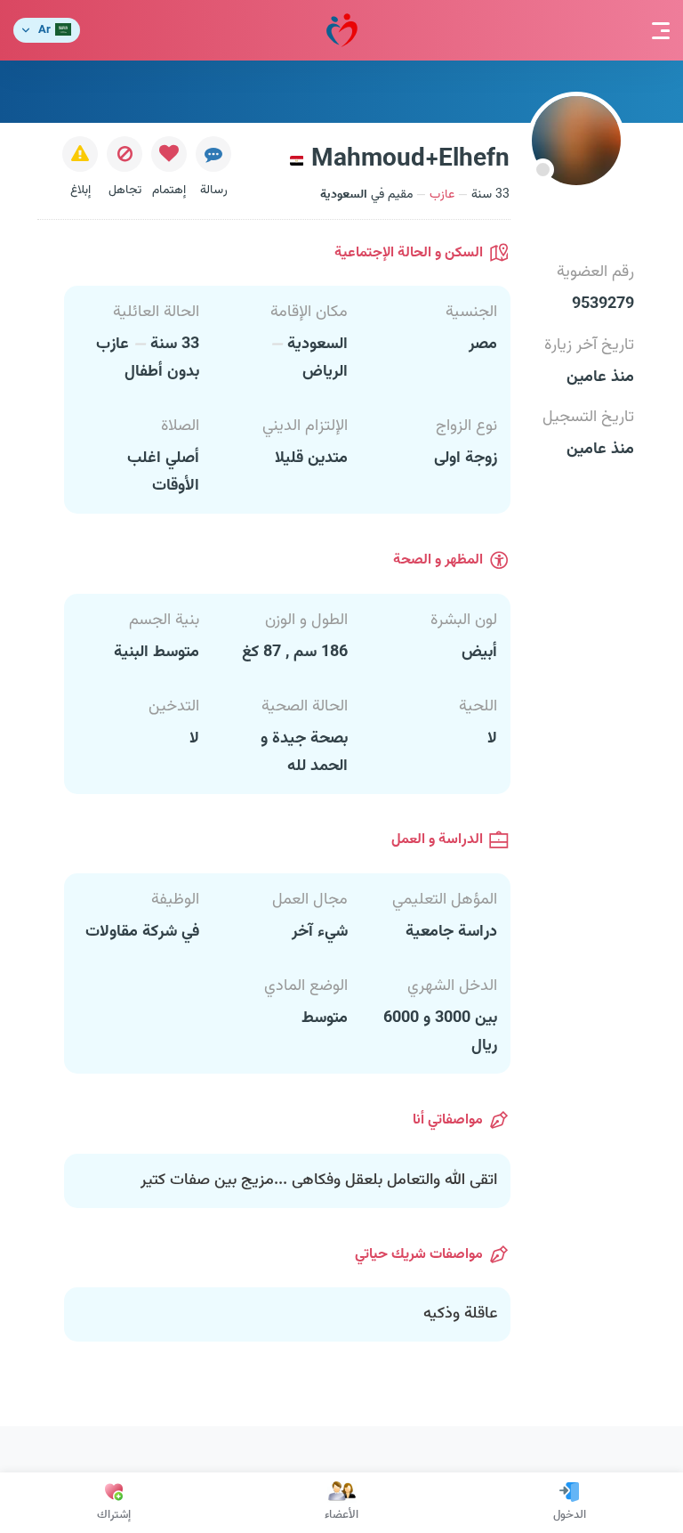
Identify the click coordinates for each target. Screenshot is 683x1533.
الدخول (569, 1515)
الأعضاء (341, 1515)
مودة (342, 30)
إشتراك (114, 1515)
